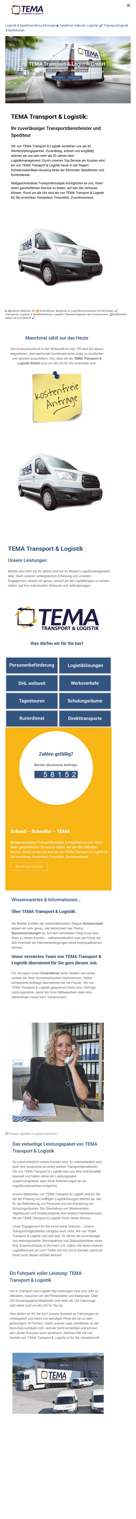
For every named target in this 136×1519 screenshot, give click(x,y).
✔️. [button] (33, 318)
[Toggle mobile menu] (129, 5)
